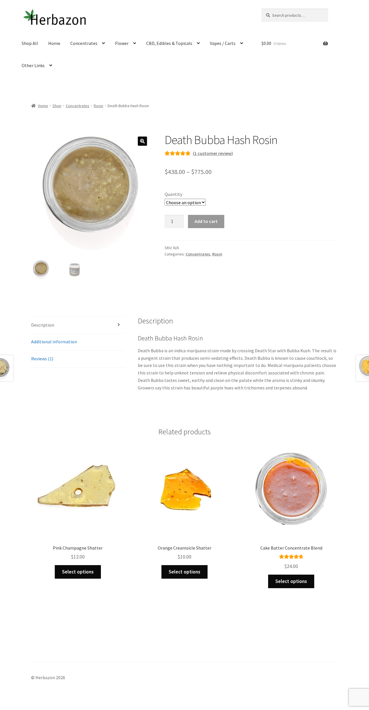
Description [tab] (42, 325)
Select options (78, 572)
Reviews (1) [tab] (42, 358)
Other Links (33, 65)
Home (54, 43)
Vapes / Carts (223, 43)
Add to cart (206, 221)
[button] (142, 141)
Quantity (173, 194)
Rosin (98, 105)
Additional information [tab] (54, 341)
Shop (56, 105)
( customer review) (213, 153)
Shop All (30, 43)
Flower (122, 43)
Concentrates (83, 43)
